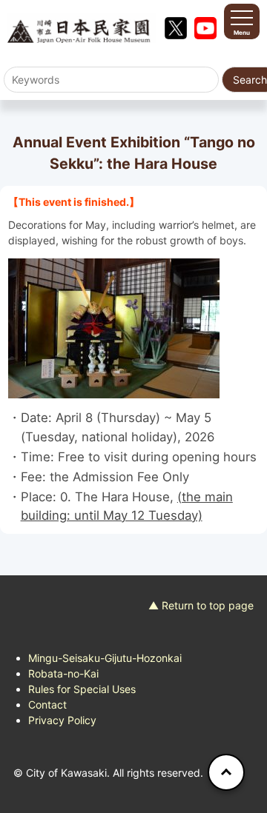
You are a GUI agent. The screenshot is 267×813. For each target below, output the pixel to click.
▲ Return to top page (201, 605)
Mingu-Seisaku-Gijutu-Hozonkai (105, 658)
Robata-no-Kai (63, 673)
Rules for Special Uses (82, 689)
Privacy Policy (62, 720)
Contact (47, 704)
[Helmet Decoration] (133, 328)
